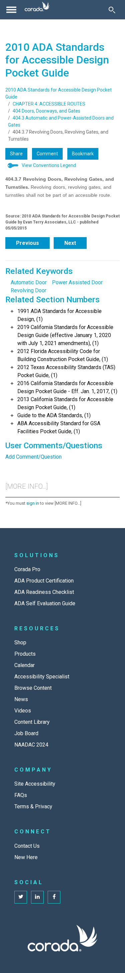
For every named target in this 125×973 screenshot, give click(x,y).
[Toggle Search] (112, 9)
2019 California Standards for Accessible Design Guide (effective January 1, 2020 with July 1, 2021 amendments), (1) (65, 335)
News (21, 699)
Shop (20, 642)
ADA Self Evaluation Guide (44, 603)
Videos (22, 710)
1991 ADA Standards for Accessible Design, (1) (59, 315)
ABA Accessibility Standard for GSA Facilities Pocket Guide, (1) (58, 427)
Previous (27, 243)
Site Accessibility (34, 784)
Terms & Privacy (33, 806)
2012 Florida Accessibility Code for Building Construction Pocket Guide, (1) (62, 355)
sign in (32, 503)
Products (25, 654)
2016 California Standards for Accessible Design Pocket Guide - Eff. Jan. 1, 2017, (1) (67, 387)
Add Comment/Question (33, 457)
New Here (26, 857)
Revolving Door (28, 290)
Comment (47, 153)
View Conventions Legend (49, 165)
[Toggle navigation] (11, 10)
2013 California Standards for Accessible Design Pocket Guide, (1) (65, 403)
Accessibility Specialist (41, 676)
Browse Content (33, 688)
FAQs (20, 795)
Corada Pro (27, 569)
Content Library (32, 722)
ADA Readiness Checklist (44, 592)
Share (16, 153)
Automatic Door (29, 282)
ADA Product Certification (44, 581)
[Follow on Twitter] (20, 897)
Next (70, 243)
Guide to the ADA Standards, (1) (54, 415)
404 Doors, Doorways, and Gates (46, 111)
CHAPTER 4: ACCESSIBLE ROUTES (49, 104)
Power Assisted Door (77, 282)
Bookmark (83, 153)
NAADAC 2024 (31, 745)
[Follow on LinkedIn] (37, 897)
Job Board (26, 733)
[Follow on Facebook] (54, 897)
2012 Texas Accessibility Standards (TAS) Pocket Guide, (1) (66, 371)
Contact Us (27, 846)
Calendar (24, 665)
